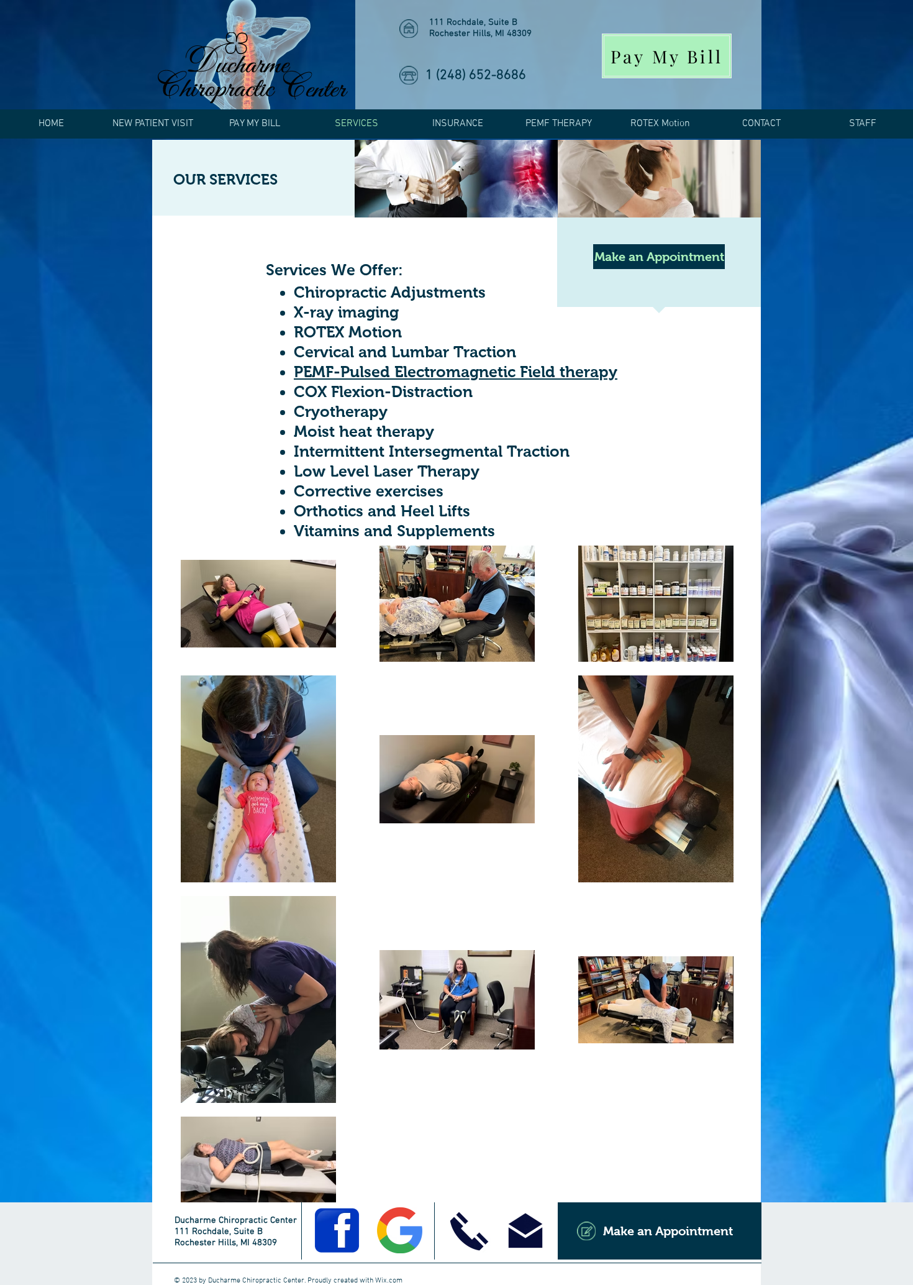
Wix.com (388, 1280)
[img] (456, 178)
